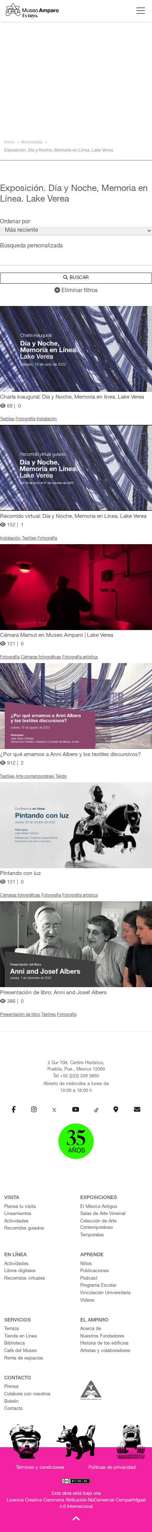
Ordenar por (15, 222)
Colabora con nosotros (27, 1394)
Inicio (9, 141)
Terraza (11, 1329)
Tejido (61, 777)
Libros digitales (20, 1271)
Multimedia (31, 141)
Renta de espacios (23, 1358)
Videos (87, 1300)
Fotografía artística (80, 657)
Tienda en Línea (20, 1336)
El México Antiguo (98, 1207)
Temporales (92, 1235)
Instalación (46, 419)
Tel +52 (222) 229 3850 (76, 1076)
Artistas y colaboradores (105, 1351)
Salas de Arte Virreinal (102, 1214)
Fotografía (25, 419)
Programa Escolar (98, 1286)
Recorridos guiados (24, 1228)
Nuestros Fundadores (102, 1336)
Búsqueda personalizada (31, 246)
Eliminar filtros (79, 291)
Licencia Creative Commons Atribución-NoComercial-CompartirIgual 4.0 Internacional (76, 1504)
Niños (86, 1264)
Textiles (7, 419)
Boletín (11, 1402)
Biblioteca (14, 1343)
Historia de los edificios (104, 1343)
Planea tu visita (20, 1207)
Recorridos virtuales (24, 1278)
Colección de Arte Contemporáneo (98, 1225)
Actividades (16, 1221)
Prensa (11, 1387)
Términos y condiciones (40, 1468)
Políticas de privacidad (112, 1468)
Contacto (13, 1409)
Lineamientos (17, 1214)
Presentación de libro (20, 1015)
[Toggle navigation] (139, 11)
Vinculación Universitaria (105, 1293)
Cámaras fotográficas (41, 657)
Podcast (88, 1278)
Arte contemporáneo (35, 777)
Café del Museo (20, 1351)
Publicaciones (94, 1271)
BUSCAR (78, 278)
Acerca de (90, 1329)
